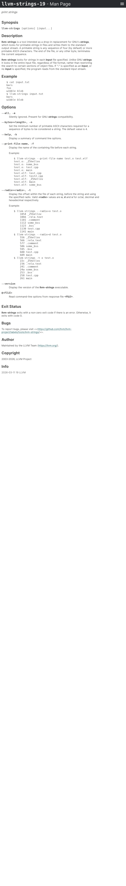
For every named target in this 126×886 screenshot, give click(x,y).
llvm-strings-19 (36, 4)
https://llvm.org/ (47, 345)
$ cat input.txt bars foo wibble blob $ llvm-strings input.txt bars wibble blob (24, 91)
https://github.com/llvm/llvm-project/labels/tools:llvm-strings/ (37, 330)
